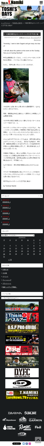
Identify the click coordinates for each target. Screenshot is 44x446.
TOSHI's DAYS (17, 23)
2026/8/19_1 (6, 202)
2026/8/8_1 (6, 213)
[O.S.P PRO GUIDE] (22, 333)
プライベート (6, 283)
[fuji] (38, 430)
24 (4, 254)
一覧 (40, 196)
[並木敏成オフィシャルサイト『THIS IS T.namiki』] (16, 4)
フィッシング (35, 37)
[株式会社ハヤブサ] (9, 422)
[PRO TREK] (23, 422)
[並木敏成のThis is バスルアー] (22, 322)
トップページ (5, 23)
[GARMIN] (36, 422)
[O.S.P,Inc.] (22, 437)
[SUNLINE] (30, 415)
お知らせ (22, 37)
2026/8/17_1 (6, 208)
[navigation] (41, 3)
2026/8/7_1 (6, 219)
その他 (4, 273)
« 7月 (10, 260)
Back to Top (38, 440)
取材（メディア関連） (9, 287)
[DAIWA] (15, 415)
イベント (27, 37)
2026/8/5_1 (6, 224)
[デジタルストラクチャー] (9, 430)
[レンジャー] (25, 430)
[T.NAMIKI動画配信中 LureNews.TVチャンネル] (22, 400)
